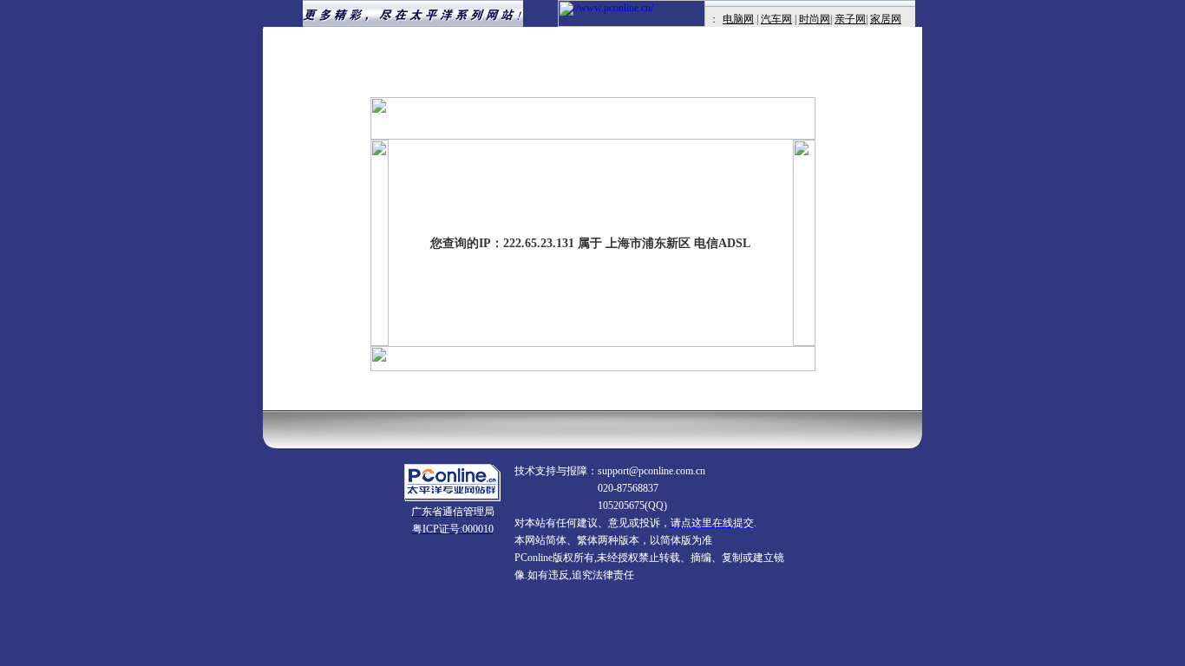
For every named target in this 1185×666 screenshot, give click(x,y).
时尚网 (814, 19)
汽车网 (776, 19)
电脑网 (738, 19)
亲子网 (850, 19)
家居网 (885, 19)
